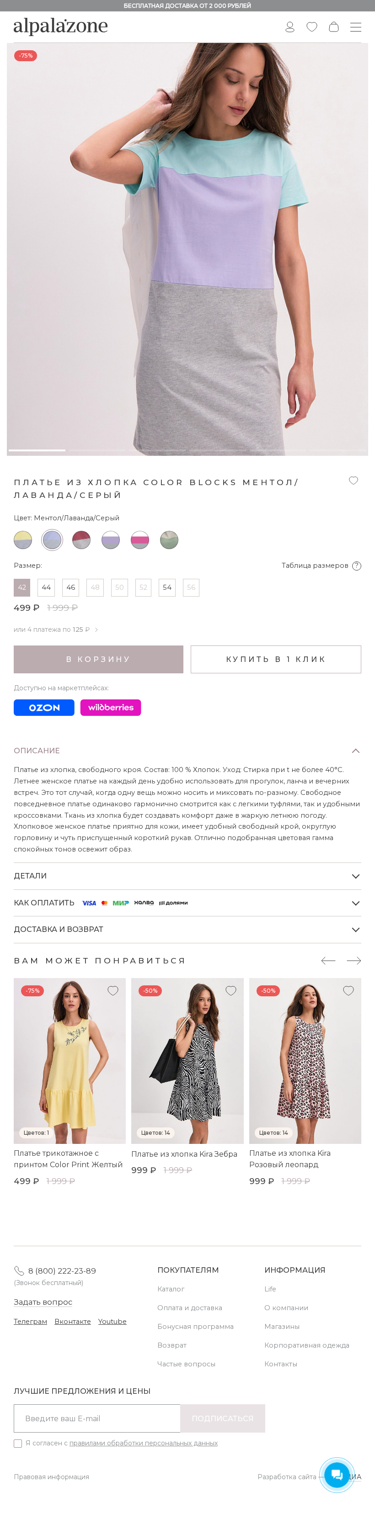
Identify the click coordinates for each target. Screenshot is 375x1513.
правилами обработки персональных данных (144, 1443)
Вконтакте (72, 1321)
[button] (328, 961)
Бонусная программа (195, 1327)
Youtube (112, 1321)
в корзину (98, 659)
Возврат (172, 1345)
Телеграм (30, 1321)
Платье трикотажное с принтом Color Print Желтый (68, 1159)
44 (46, 587)
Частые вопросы (186, 1364)
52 (143, 587)
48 (95, 587)
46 (70, 587)
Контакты (280, 1364)
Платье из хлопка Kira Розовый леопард (290, 1159)
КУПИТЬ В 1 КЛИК (276, 659)
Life (270, 1289)
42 (22, 587)
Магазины (282, 1327)
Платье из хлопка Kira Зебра (184, 1154)
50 (119, 587)
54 (167, 587)
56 (191, 587)
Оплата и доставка (189, 1308)
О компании (286, 1308)
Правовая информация (51, 1477)
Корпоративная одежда (306, 1345)
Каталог (170, 1289)
